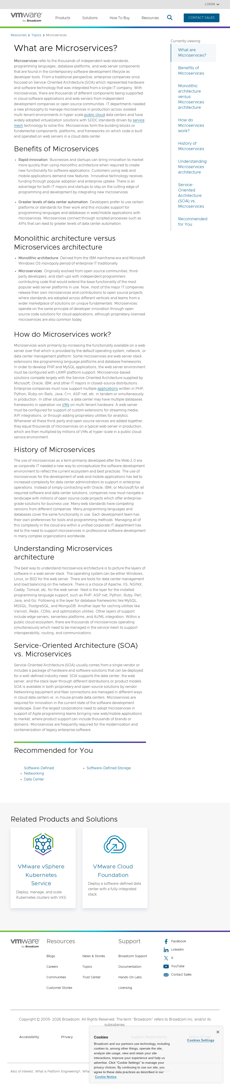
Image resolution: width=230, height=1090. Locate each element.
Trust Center (91, 977)
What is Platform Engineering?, (58, 1071)
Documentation (129, 966)
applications (107, 388)
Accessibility (29, 1037)
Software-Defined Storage (109, 768)
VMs (65, 405)
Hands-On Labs (130, 977)
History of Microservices (191, 146)
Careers (52, 966)
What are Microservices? (192, 53)
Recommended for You (192, 222)
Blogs (50, 956)
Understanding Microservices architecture (192, 167)
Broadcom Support (132, 956)
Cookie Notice (106, 1077)
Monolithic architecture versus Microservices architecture (191, 97)
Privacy (67, 1037)
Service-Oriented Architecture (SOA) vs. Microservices (191, 196)
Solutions (90, 18)
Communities (56, 977)
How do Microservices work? (191, 125)
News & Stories (93, 956)
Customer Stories (59, 988)
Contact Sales (181, 974)
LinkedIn (177, 949)
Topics (87, 966)
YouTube (177, 966)
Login (210, 4)
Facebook (178, 941)
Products (62, 18)
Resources (150, 18)
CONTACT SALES (201, 17)
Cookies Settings (200, 1040)
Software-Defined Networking (39, 770)
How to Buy (120, 18)
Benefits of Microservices (191, 71)
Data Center (34, 779)
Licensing (125, 988)
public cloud (94, 115)
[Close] (218, 1032)
